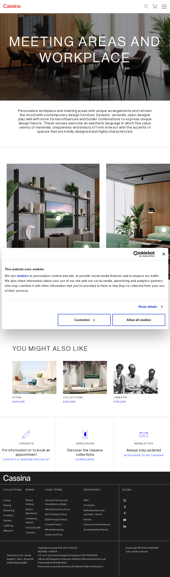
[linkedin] (124, 528)
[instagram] (124, 502)
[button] (164, 6)
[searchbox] (146, 7)
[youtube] (124, 521)
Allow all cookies (138, 319)
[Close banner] (163, 254)
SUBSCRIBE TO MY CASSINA (144, 455)
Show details (147, 306)
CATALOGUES (85, 443)
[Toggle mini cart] (155, 6)
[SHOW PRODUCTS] (58, 218)
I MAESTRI (120, 397)
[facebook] (124, 508)
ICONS (16, 397)
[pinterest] (124, 515)
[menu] (164, 6)
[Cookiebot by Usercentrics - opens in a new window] (136, 254)
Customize (82, 319)
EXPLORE (18, 401)
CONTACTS (26, 443)
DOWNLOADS (85, 459)
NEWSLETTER (143, 443)
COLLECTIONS (73, 397)
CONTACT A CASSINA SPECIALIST (26, 459)
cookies (23, 275)
